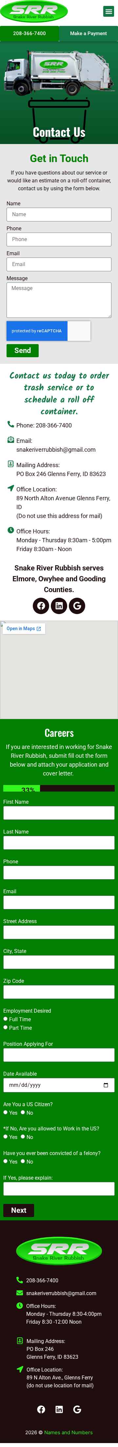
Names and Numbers (68, 1432)
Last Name (16, 832)
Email (13, 253)
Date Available (20, 1074)
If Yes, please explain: (28, 1178)
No (30, 1112)
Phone (14, 228)
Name (13, 203)
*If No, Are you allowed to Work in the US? (51, 1129)
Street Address (20, 921)
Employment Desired (27, 1011)
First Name (16, 802)
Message (17, 278)
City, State (14, 951)
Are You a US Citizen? (28, 1104)
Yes (13, 1112)
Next (18, 1210)
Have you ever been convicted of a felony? (52, 1153)
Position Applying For (28, 1044)
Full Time (20, 1019)
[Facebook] (41, 606)
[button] (108, 11)
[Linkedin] (59, 606)
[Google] (77, 606)
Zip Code (13, 981)
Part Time (20, 1028)
